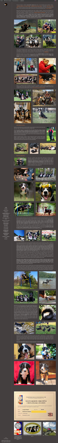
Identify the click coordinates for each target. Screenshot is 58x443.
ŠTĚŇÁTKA (46, 51)
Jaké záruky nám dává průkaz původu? (39, 87)
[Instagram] (2, 0)
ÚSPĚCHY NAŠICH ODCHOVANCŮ (39, 12)
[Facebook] (1, 0)
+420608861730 (22, 0)
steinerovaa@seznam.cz (16, 0)
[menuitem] (6, 207)
